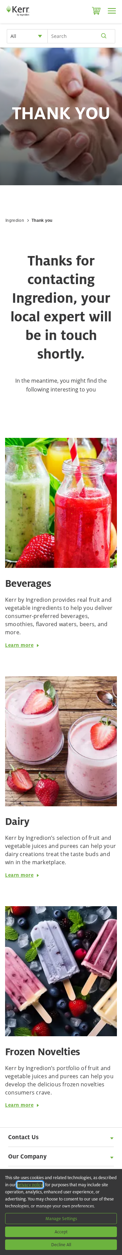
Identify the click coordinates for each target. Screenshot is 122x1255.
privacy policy (30, 1185)
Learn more (19, 645)
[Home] (17, 17)
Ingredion (14, 220)
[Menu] (111, 10)
